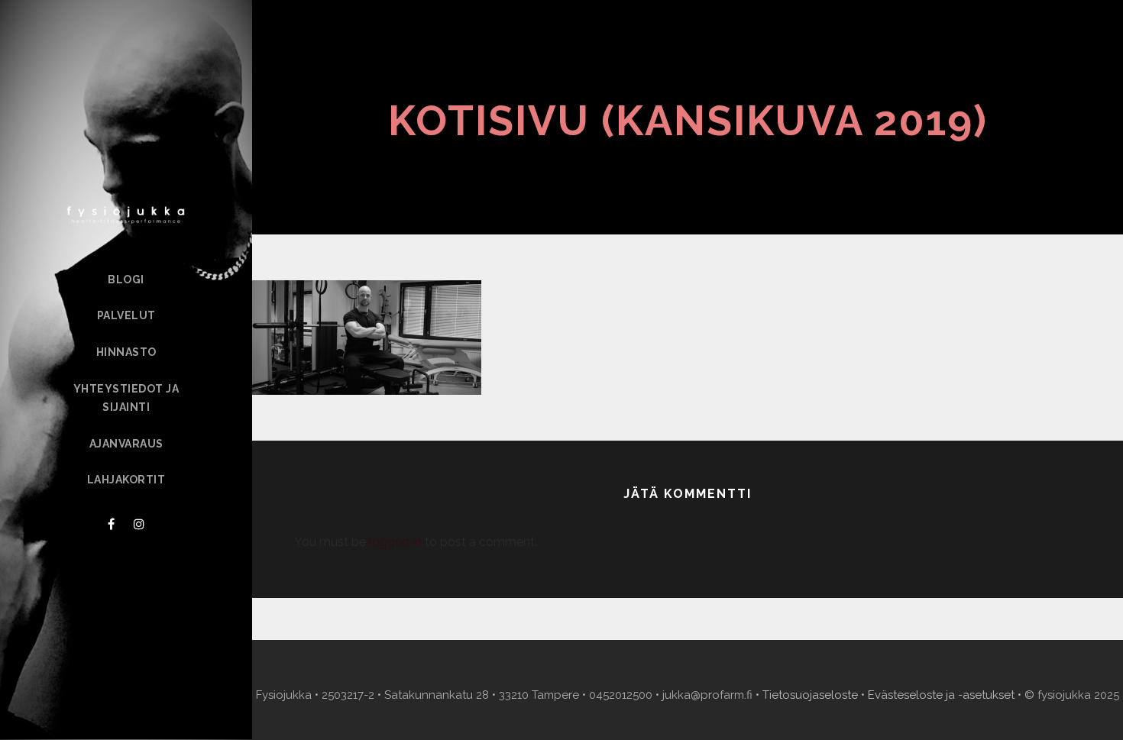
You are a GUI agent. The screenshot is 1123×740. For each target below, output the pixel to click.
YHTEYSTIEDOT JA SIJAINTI (126, 398)
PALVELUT (126, 315)
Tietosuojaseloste (810, 695)
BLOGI (126, 279)
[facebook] (111, 524)
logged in (395, 542)
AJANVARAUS (126, 444)
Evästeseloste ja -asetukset (941, 695)
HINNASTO (126, 352)
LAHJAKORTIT (126, 479)
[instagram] (139, 524)
